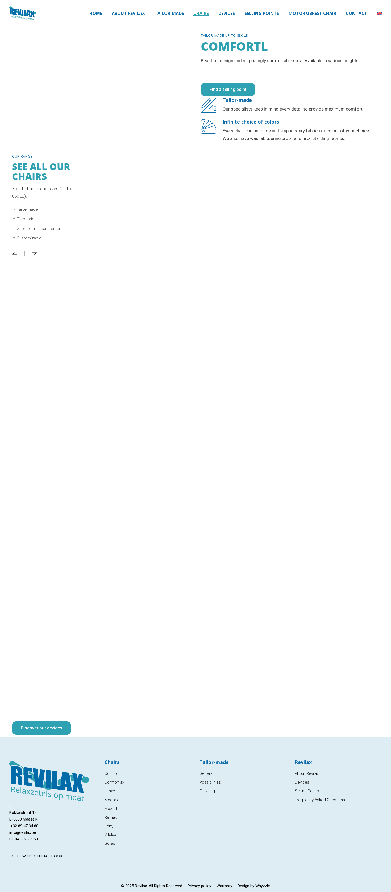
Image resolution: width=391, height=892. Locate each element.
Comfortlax (114, 782)
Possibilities (210, 782)
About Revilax (307, 773)
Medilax (111, 799)
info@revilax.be (22, 832)
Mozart (111, 808)
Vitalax (110, 834)
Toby (109, 826)
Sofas (110, 843)
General (206, 773)
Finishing (207, 791)
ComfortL (113, 773)
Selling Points (307, 791)
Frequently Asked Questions (320, 799)
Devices (302, 782)
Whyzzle (262, 885)
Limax (110, 791)
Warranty (224, 885)
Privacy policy (199, 885)
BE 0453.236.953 (23, 839)
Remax (111, 817)
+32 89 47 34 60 (23, 825)
